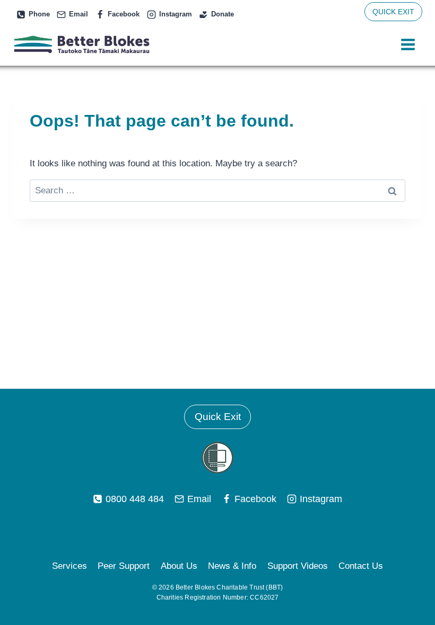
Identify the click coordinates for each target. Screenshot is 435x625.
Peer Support (124, 566)
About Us (179, 566)
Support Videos (297, 566)
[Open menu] (407, 44)
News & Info (232, 566)
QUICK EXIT (393, 11)
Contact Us (360, 566)
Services (69, 566)
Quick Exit (218, 416)
